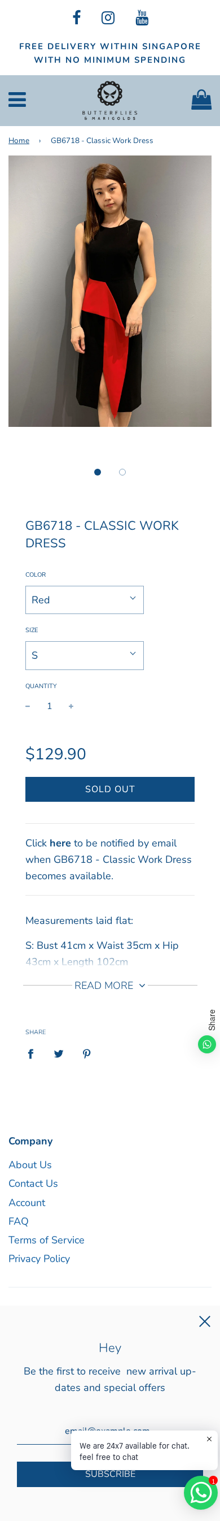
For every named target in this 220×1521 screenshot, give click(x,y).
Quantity (41, 686)
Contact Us (33, 1183)
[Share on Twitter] (59, 1053)
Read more (105, 985)
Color (35, 575)
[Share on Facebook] (34, 1053)
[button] (97, 472)
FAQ (18, 1221)
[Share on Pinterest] (87, 1053)
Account (26, 1202)
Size (31, 630)
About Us (30, 1165)
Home (18, 140)
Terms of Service (46, 1240)
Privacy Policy (39, 1258)
